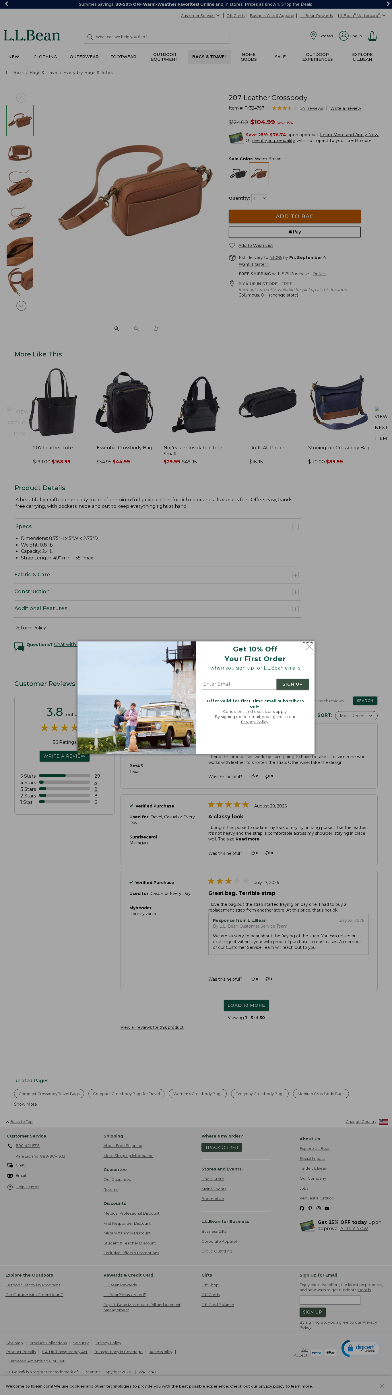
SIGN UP (293, 684)
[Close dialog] (308, 646)
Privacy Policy (255, 722)
